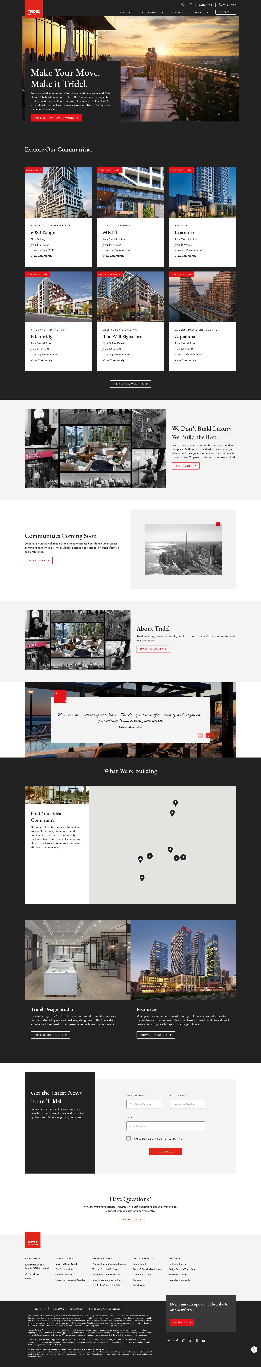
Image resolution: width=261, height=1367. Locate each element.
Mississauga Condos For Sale (107, 1279)
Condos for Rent (63, 1274)
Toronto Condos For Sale (105, 1269)
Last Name (178, 1095)
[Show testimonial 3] (139, 749)
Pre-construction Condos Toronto (109, 1263)
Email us (28, 1278)
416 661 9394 (33, 1273)
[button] (172, 814)
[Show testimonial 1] (127, 749)
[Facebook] (177, 1341)
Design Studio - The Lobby (181, 1269)
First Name (134, 1095)
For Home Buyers (177, 1263)
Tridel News (139, 1285)
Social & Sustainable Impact (147, 1269)
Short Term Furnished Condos (70, 1279)
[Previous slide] (200, 735)
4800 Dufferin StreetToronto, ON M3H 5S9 (35, 1266)
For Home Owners (177, 1274)
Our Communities (64, 1269)
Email (130, 1117)
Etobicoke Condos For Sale (106, 1285)
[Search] (182, 5)
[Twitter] (190, 1341)
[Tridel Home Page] (31, 8)
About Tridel (139, 1263)
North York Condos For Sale (106, 1274)
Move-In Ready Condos (67, 1263)
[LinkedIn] (196, 1341)
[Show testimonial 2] (133, 749)
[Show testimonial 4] (145, 749)
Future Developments (179, 1279)
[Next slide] (208, 735)
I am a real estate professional (157, 1138)
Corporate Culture (142, 1274)
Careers (137, 1279)
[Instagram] (183, 1341)
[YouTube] (203, 1341)
